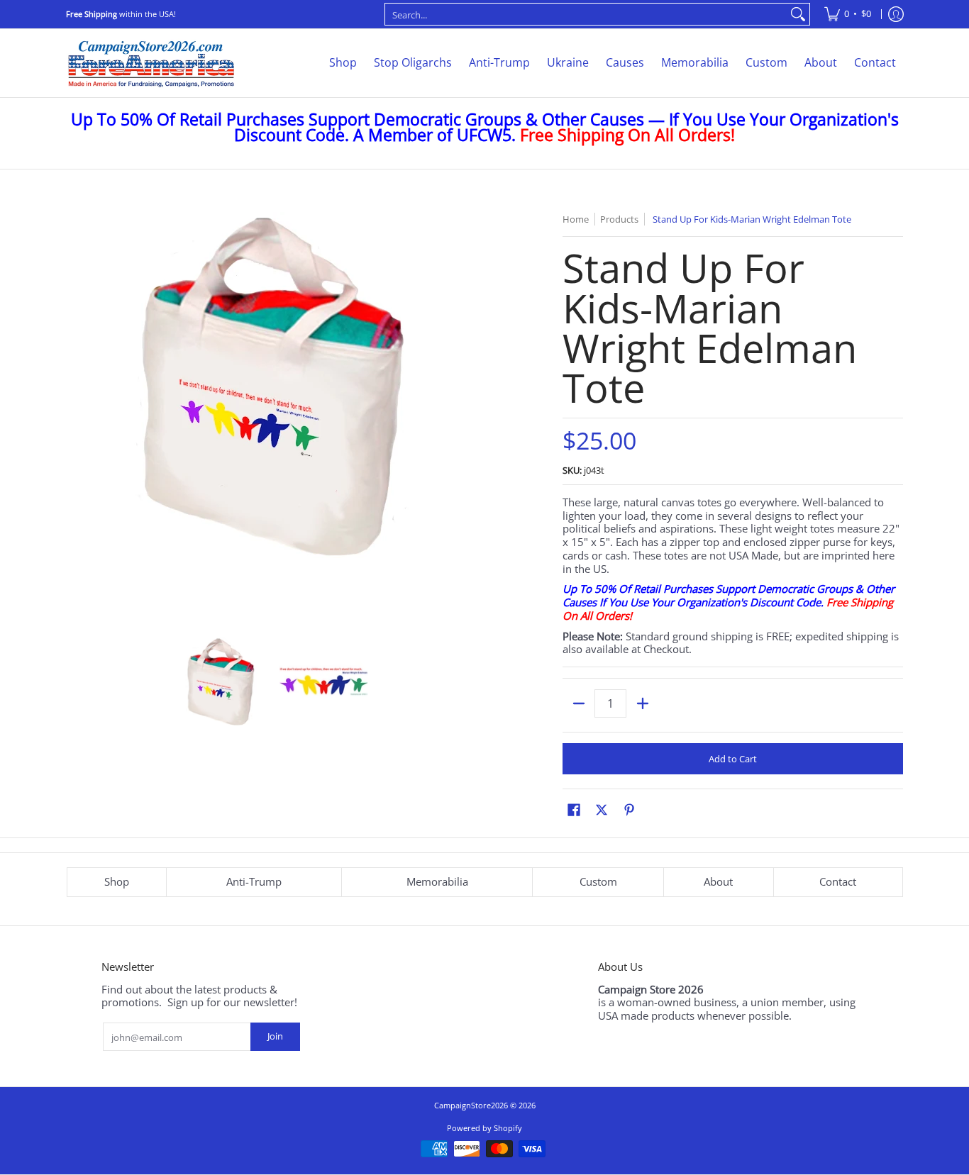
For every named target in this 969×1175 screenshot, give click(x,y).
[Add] (642, 703)
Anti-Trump (254, 881)
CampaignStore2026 (471, 1105)
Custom (598, 881)
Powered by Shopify (484, 1128)
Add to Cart (733, 758)
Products (619, 219)
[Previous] (76, 417)
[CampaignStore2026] (151, 63)
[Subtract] (578, 703)
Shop (116, 881)
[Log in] (896, 14)
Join (275, 1036)
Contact (837, 881)
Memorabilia (437, 881)
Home (576, 219)
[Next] (467, 417)
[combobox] (586, 14)
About (718, 881)
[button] (574, 809)
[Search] (798, 14)
